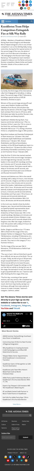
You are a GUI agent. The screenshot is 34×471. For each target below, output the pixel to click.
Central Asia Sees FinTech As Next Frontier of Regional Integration (17, 343)
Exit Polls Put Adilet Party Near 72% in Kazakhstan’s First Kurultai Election (15, 398)
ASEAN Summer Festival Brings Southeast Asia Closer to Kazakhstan (17, 337)
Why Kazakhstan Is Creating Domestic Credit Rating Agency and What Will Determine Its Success (15, 350)
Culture (3, 424)
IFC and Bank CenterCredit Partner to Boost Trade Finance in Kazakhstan (15, 392)
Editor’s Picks (15, 424)
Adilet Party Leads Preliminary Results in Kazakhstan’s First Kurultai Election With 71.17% (16, 380)
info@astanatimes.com (21, 464)
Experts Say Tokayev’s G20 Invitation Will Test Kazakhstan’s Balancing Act (16, 387)
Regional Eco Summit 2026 (16, 428)
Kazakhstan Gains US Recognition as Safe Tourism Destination (17, 365)
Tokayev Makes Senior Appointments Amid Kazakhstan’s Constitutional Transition (15, 358)
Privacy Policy (13, 453)
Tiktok (16, 308)
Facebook (5, 305)
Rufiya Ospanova (7, 36)
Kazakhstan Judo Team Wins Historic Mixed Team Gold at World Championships (15, 372)
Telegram (26, 305)
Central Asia (25, 421)
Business (14, 421)
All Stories (4, 421)
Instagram (16, 305)
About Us (23, 453)
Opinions (4, 428)
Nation (24, 424)
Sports (16, 36)
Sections (8, 21)
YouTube (5, 308)
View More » (17, 404)
